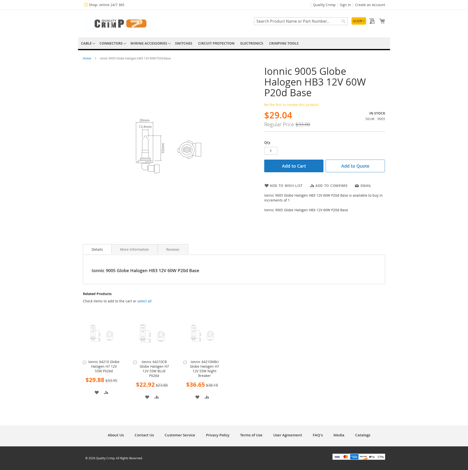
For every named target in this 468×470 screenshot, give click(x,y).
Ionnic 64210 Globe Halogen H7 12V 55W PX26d (103, 366)
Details (97, 249)
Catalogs (362, 435)
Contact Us (144, 435)
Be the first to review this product (291, 104)
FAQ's (318, 435)
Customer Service (180, 435)
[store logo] (117, 23)
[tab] (97, 249)
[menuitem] (87, 43)
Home (87, 58)
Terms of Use (251, 435)
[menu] (234, 43)
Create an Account (370, 4)
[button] (358, 21)
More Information (134, 249)
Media (338, 435)
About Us (116, 435)
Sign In (345, 4)
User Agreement (287, 435)
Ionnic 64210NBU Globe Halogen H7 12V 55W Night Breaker (204, 368)
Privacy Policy (217, 435)
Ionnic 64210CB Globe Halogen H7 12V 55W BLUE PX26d (154, 368)
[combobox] (301, 21)
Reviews (172, 249)
